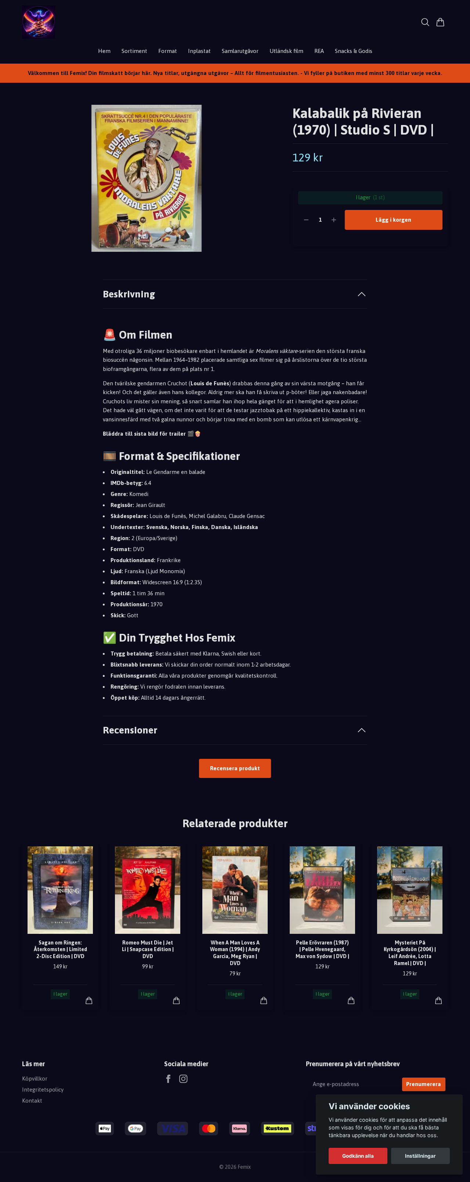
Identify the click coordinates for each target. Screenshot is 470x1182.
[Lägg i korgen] (89, 1000)
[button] (258, 181)
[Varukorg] (440, 22)
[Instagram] (183, 1079)
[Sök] (425, 22)
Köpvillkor (34, 1078)
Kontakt (32, 1100)
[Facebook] (168, 1079)
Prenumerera (423, 1084)
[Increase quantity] (333, 220)
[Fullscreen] (146, 178)
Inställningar (420, 1156)
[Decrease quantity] (306, 220)
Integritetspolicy (43, 1089)
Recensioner (130, 730)
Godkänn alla (358, 1156)
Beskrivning (129, 294)
